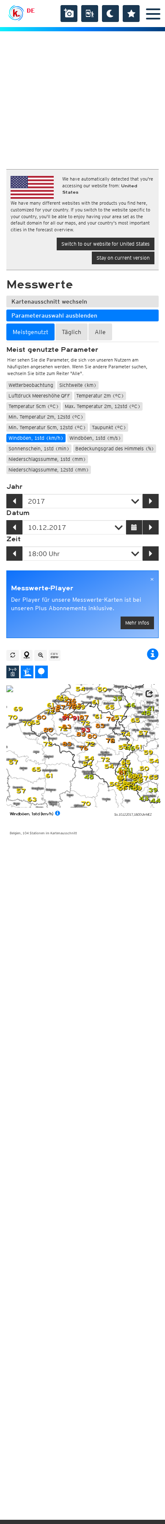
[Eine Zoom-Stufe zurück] (40, 655)
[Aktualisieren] (12, 655)
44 (155, 800)
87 (60, 707)
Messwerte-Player (42, 588)
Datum (18, 513)
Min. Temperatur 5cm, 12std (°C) (47, 427)
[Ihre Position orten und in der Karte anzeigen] (27, 655)
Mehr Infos (137, 622)
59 (148, 752)
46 (130, 705)
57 (119, 717)
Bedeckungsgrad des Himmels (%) (114, 448)
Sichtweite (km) (77, 385)
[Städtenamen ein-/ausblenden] (54, 655)
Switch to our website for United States (105, 244)
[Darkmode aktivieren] (110, 13)
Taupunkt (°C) (109, 427)
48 (89, 777)
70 (86, 803)
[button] (149, 694)
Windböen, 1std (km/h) (35, 438)
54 (80, 689)
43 (143, 798)
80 (41, 717)
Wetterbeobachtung (30, 385)
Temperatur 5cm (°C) (33, 406)
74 (125, 734)
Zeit (13, 539)
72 (85, 723)
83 (99, 725)
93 (85, 730)
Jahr (14, 487)
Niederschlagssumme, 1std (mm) (47, 459)
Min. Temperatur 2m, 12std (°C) (45, 417)
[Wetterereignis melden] (89, 13)
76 (110, 740)
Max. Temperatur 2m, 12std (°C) (102, 406)
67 (143, 778)
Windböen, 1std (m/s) (95, 438)
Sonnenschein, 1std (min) (38, 448)
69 (63, 698)
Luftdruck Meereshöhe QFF (39, 395)
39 (117, 698)
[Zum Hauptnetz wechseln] (12, 672)
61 (126, 787)
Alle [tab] (100, 332)
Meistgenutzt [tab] (30, 332)
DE (31, 10)
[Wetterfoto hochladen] (68, 13)
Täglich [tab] (71, 332)
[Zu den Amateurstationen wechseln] (27, 672)
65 (109, 707)
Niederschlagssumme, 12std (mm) (48, 469)
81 (122, 772)
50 (102, 689)
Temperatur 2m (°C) (100, 395)
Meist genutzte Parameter (52, 350)
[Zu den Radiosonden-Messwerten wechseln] (41, 672)
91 (65, 718)
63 (31, 799)
